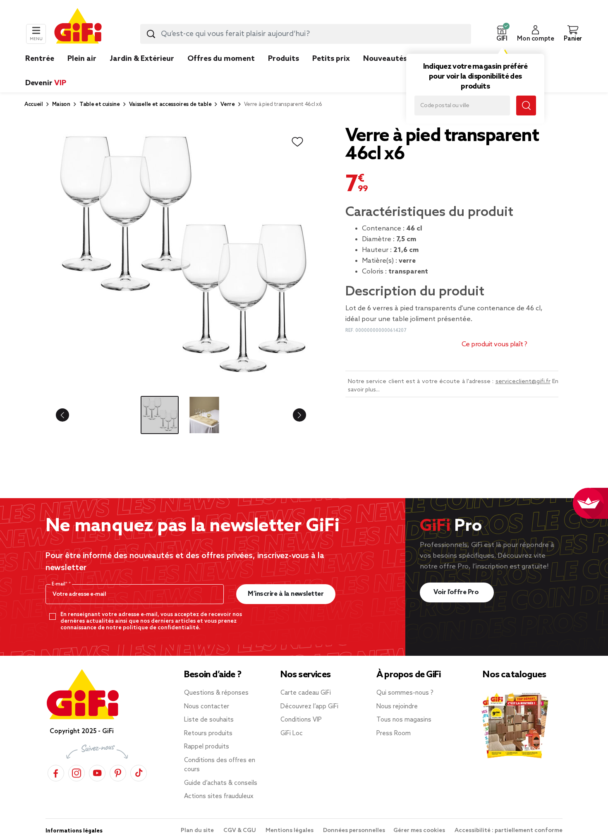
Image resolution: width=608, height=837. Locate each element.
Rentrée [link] (39, 58)
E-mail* (60, 584)
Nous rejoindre (397, 706)
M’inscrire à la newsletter (285, 594)
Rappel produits (206, 747)
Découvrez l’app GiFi (309, 706)
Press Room (393, 733)
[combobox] (305, 34)
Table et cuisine (99, 104)
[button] (501, 34)
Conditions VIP (301, 720)
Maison (61, 104)
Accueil (33, 104)
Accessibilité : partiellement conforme (509, 830)
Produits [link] (283, 58)
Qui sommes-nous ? (404, 693)
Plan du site (198, 830)
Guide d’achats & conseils (220, 783)
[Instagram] (76, 771)
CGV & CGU (240, 830)
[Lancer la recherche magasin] (526, 105)
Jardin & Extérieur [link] (142, 58)
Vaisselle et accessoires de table (170, 104)
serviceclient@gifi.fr (523, 381)
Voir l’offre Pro (456, 592)
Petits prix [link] (331, 58)
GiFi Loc (291, 733)
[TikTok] (138, 771)
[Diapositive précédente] (69, 415)
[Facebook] (56, 771)
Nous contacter (206, 706)
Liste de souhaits (209, 720)
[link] (283, 71)
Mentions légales (290, 830)
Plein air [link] (81, 58)
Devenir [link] (45, 83)
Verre (227, 104)
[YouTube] (97, 771)
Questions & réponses (216, 693)
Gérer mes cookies (419, 830)
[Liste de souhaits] (297, 142)
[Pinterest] (118, 771)
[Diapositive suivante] (293, 415)
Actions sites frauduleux (219, 796)
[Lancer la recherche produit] (151, 34)
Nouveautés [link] (385, 58)
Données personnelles (354, 830)
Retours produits (208, 733)
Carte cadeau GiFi (305, 693)
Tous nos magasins (403, 720)
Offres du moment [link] (221, 58)
